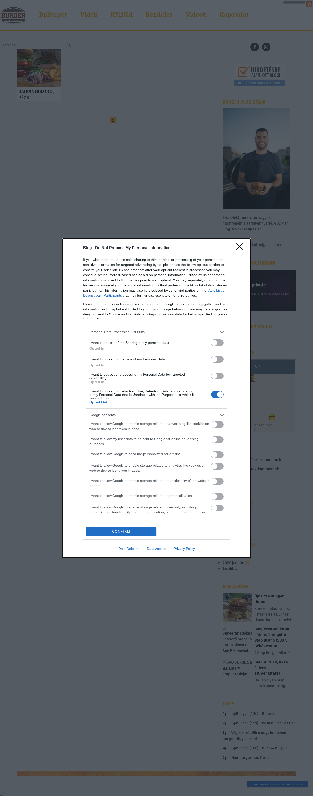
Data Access (156, 549)
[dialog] (156, 398)
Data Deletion (128, 549)
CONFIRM (121, 531)
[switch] (217, 342)
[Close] (241, 248)
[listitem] (156, 332)
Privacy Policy (184, 549)
